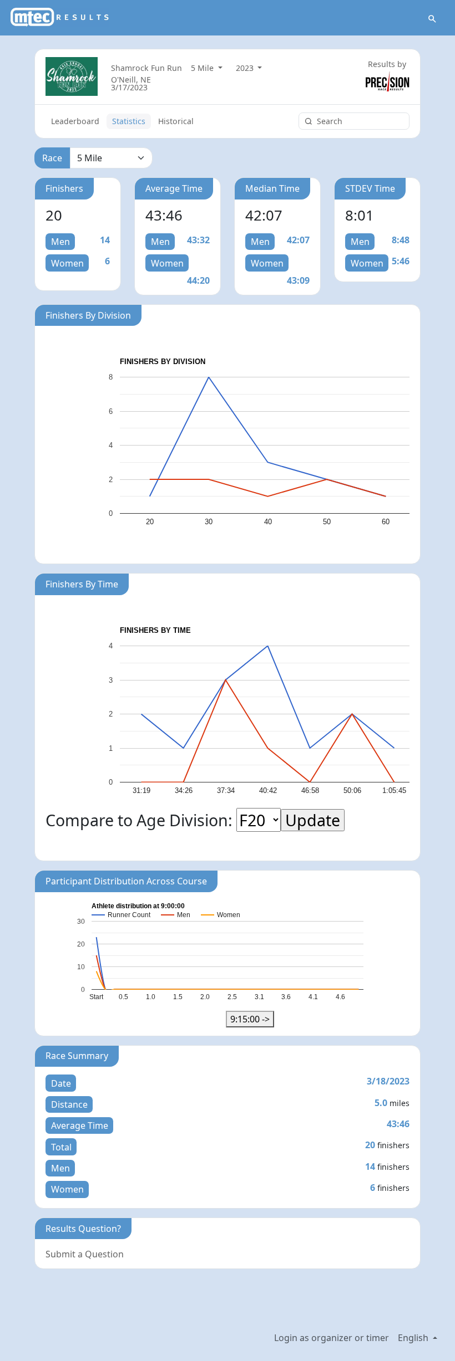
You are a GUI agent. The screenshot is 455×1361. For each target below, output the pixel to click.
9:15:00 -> (250, 1019)
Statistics (128, 121)
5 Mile (203, 68)
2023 (246, 68)
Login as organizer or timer (331, 1338)
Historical (176, 121)
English (414, 1338)
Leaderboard (75, 121)
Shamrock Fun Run (146, 68)
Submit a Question (85, 1254)
